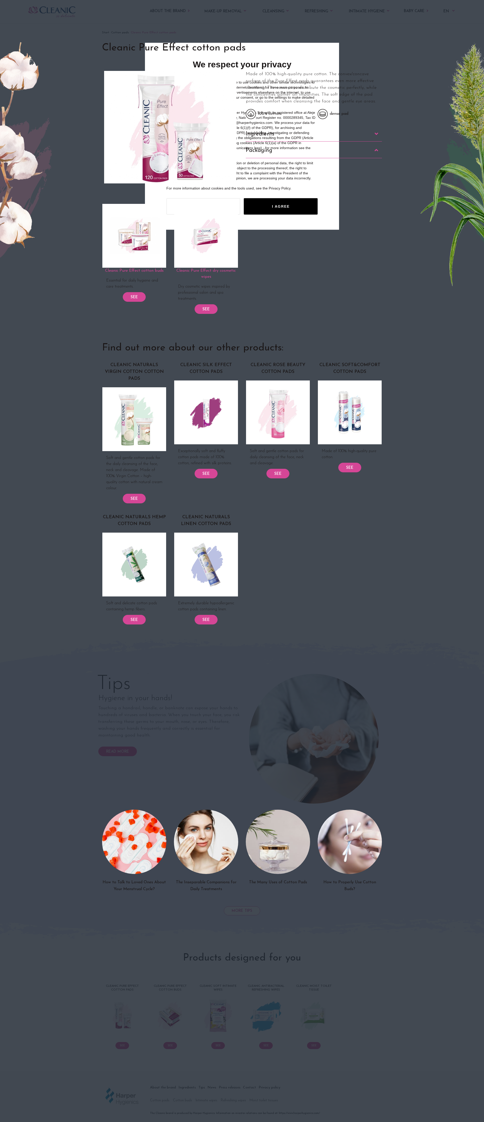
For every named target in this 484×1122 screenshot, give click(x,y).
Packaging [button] (259, 150)
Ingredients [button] (260, 134)
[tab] (314, 134)
